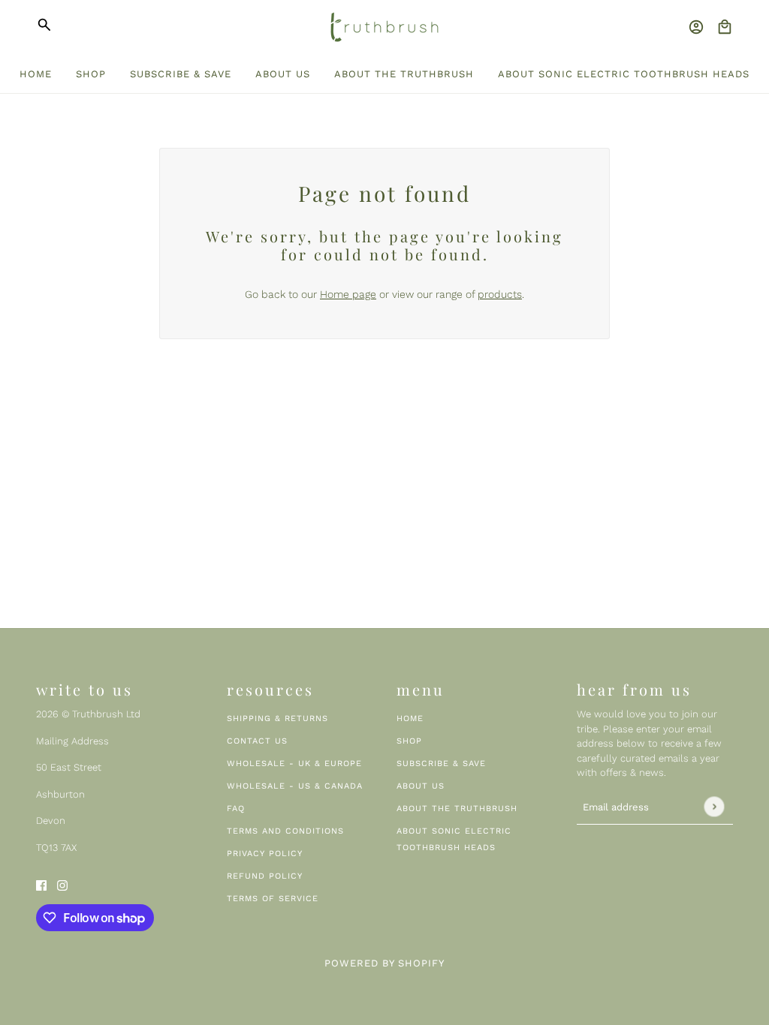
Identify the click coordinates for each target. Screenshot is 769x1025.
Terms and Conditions (285, 831)
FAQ (236, 808)
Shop (409, 741)
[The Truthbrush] (384, 27)
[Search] (44, 25)
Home (410, 718)
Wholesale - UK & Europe (294, 763)
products (500, 294)
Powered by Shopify (384, 963)
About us (421, 786)
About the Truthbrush (457, 808)
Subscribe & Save (441, 763)
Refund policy (265, 876)
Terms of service (272, 898)
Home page (348, 294)
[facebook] (41, 884)
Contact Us (257, 741)
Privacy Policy (265, 853)
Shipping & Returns (277, 718)
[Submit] (714, 806)
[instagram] (62, 884)
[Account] (696, 27)
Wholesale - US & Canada (295, 786)
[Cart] (724, 27)
